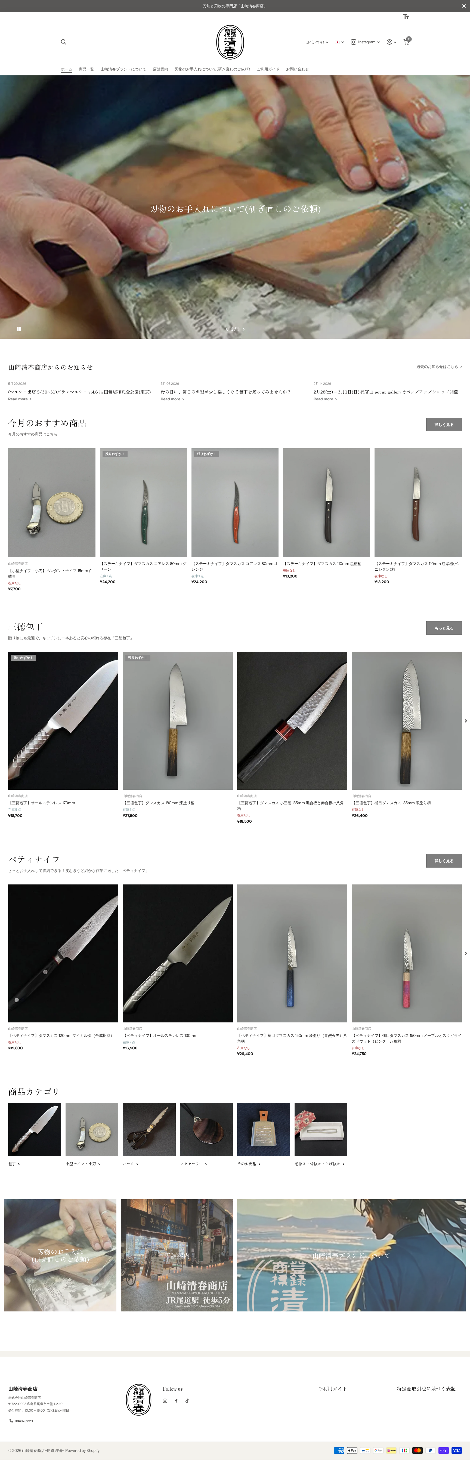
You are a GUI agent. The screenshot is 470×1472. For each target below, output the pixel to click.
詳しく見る (444, 424)
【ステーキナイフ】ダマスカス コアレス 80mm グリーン (143, 566)
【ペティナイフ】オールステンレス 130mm (160, 1035)
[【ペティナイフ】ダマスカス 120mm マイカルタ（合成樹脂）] (63, 953)
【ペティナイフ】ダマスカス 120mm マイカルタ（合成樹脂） (61, 1035)
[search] (63, 42)
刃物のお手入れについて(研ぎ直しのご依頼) (212, 69)
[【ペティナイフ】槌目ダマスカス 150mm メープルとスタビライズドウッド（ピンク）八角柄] (407, 953)
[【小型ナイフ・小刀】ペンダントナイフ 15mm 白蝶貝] (51, 502)
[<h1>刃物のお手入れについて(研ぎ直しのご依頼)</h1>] (235, 207)
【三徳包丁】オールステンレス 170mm (41, 802)
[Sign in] (391, 42)
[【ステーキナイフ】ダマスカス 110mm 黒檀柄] (326, 502)
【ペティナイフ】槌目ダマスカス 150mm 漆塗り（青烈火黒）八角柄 (292, 1038)
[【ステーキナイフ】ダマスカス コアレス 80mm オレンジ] (235, 502)
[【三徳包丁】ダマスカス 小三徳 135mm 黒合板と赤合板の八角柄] (292, 721)
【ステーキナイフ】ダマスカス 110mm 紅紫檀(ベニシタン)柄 (417, 566)
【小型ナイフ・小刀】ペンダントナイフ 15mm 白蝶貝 (50, 573)
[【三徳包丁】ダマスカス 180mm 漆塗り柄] (178, 721)
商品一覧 (86, 69)
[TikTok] (187, 1401)
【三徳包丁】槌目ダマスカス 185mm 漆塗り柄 (391, 802)
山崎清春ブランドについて (123, 69)
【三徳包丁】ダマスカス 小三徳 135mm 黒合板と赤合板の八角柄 (290, 805)
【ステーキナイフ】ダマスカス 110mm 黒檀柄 (322, 563)
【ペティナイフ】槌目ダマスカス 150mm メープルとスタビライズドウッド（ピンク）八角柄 (407, 1038)
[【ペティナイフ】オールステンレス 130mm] (178, 953)
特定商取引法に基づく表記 (426, 1388)
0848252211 (24, 1421)
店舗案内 (160, 69)
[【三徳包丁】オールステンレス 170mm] (63, 721)
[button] (227, 329)
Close (464, 6)
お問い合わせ (297, 69)
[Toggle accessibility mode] (406, 16)
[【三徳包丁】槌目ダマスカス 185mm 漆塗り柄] (407, 721)
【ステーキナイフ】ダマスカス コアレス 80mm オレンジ (234, 566)
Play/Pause (18, 329)
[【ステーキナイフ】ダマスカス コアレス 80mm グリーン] (143, 502)
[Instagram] (165, 1401)
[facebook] (176, 1401)
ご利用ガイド (268, 69)
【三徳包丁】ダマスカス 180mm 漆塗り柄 (158, 802)
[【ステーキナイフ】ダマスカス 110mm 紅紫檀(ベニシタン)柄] (418, 502)
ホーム (66, 69)
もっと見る (444, 628)
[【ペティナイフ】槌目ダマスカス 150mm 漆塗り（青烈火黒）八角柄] (292, 953)
